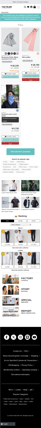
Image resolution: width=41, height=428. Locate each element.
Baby (25, 390)
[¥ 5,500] (7, 264)
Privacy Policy (27, 365)
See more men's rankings (20, 247)
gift (31, 390)
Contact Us (17, 351)
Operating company (29, 370)
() (18, 71)
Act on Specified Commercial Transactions (20, 360)
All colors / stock (11, 73)
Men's (11, 390)
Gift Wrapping (13, 365)
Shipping (34, 356)
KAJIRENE (4, 112)
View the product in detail (11, 76)
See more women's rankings (20, 270)
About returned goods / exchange (15, 356)
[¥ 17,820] (34, 264)
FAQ (26, 351)
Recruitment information (20, 374)
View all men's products (20, 152)
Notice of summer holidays (20, 2)
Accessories (5, 12)
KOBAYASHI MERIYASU (6, 55)
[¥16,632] (20, 264)
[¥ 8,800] (20, 242)
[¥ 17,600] (7, 242)
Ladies (18, 390)
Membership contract (12, 370)
